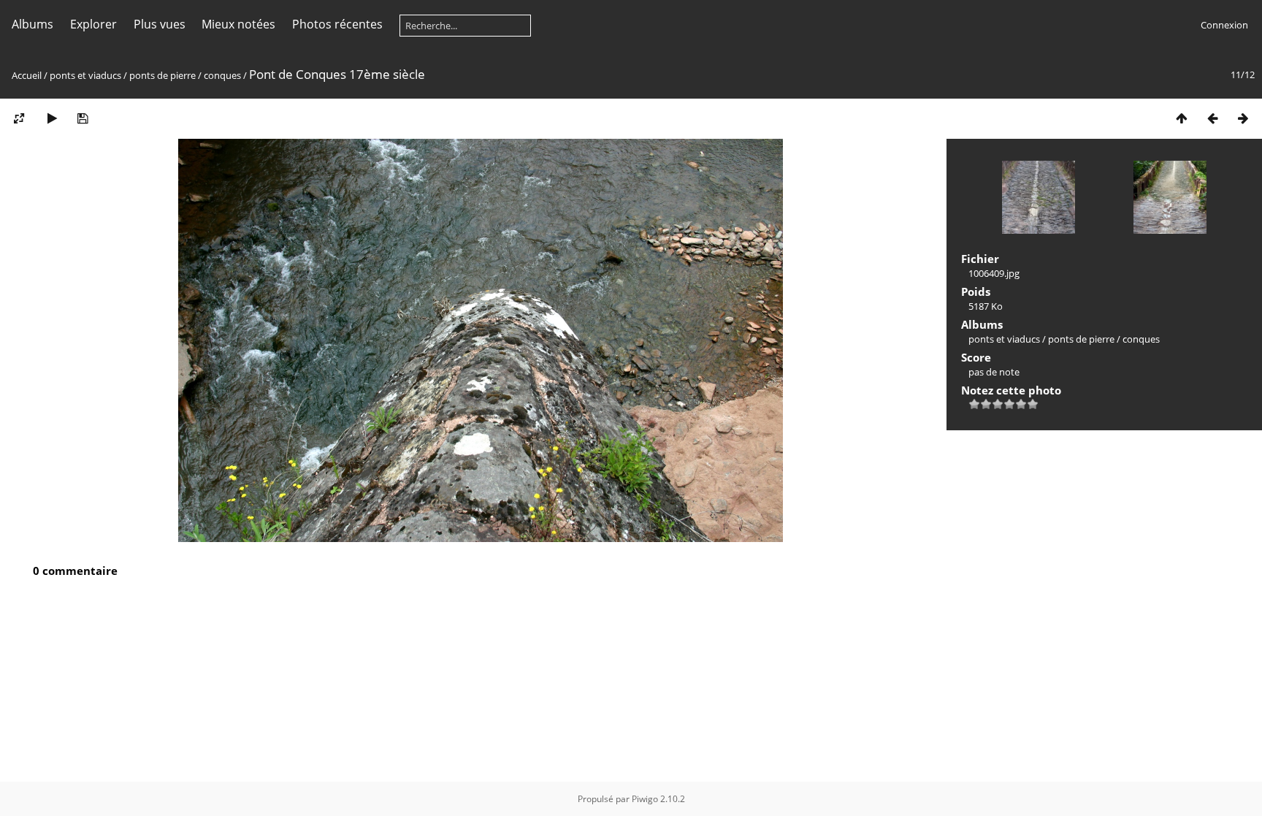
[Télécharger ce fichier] (82, 118)
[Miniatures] (1181, 118)
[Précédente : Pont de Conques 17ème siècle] (1212, 118)
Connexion (1224, 24)
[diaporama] (52, 118)
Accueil (27, 75)
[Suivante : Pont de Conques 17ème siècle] (1243, 118)
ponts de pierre (162, 75)
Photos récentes (337, 24)
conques (222, 75)
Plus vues (160, 24)
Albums (32, 24)
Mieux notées (238, 24)
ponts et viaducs (85, 75)
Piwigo (645, 799)
